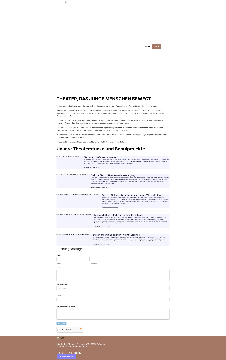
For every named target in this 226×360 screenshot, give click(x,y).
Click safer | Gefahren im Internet (100, 157)
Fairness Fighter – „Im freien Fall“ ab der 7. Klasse (118, 215)
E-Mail (59, 295)
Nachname (94, 263)
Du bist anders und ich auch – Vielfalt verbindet (117, 235)
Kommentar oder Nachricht (65, 306)
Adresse (59, 268)
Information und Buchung (92, 167)
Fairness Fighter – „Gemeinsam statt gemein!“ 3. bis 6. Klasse (132, 195)
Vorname (59, 263)
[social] (148, 47)
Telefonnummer (62, 284)
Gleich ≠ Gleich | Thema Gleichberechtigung (113, 175)
